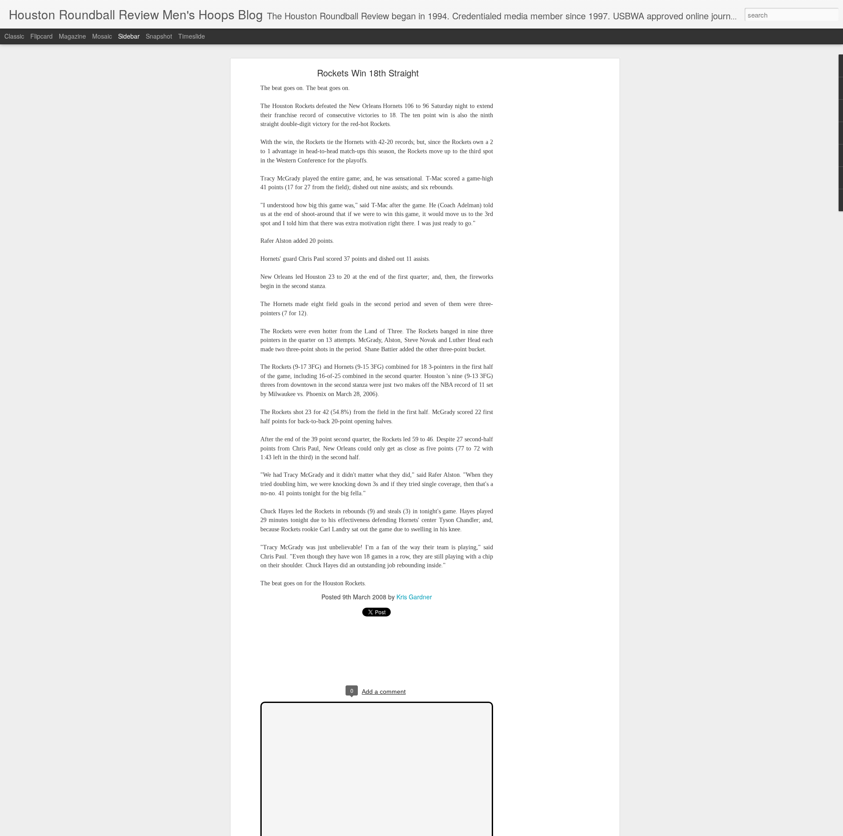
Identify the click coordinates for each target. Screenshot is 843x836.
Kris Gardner (414, 596)
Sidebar (129, 36)
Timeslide (191, 36)
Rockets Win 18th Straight (368, 72)
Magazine (72, 36)
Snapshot (159, 36)
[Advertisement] (541, 209)
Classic (14, 36)
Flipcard (41, 36)
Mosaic (102, 36)
